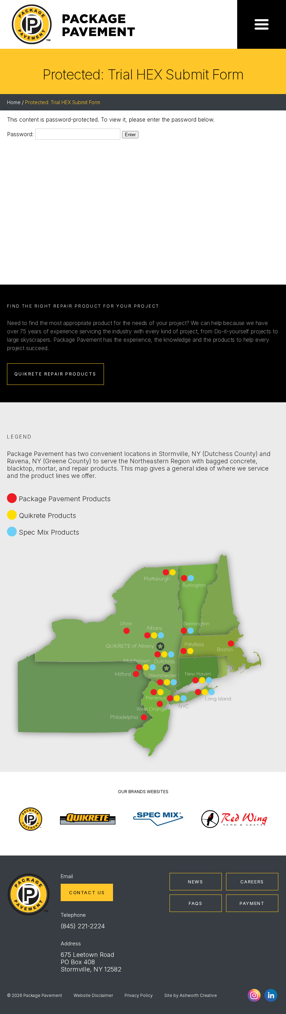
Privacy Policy (139, 995)
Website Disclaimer (93, 995)
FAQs (196, 903)
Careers (252, 881)
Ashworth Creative (198, 995)
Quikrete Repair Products (55, 374)
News (195, 881)
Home (14, 102)
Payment (252, 903)
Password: (21, 134)
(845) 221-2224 (83, 926)
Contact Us (87, 892)
